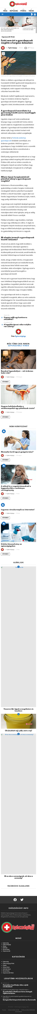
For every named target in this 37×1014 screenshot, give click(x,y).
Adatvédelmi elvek (13, 1010)
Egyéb (5, 965)
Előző (1, 24)
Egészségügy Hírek (8, 963)
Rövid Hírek (6, 949)
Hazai (4, 946)
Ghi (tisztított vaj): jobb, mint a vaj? (18, 731)
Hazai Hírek (6, 967)
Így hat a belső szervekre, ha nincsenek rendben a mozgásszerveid (10, 30)
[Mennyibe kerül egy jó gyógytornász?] (18, 440)
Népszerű (14, 11)
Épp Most (4, 431)
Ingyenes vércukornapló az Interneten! (17, 510)
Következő (36, 24)
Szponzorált (6, 951)
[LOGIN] (35, 14)
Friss (5, 11)
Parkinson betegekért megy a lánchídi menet (15, 989)
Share (3, 53)
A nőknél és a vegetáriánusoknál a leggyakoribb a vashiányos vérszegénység (16, 488)
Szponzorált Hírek (18, 346)
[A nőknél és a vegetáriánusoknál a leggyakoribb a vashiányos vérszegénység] (18, 474)
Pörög (23, 11)
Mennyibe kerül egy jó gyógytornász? (17, 452)
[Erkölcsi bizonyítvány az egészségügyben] (18, 532)
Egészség (6, 943)
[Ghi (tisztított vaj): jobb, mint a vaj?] (18, 721)
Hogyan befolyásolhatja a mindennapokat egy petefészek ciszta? (18, 407)
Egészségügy (7, 944)
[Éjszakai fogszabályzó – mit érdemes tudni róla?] (18, 359)
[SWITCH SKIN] (32, 14)
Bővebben (5, 381)
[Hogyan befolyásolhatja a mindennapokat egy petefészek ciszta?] (18, 394)
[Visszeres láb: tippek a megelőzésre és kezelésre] (18, 636)
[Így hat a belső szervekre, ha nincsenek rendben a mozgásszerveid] (11, 21)
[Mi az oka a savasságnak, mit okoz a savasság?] (18, 804)
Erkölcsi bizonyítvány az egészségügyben (11, 545)
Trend (31, 11)
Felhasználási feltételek (28, 1010)
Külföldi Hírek (7, 969)
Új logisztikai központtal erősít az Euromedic (19, 1000)
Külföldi (5, 948)
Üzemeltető (18, 1011)
